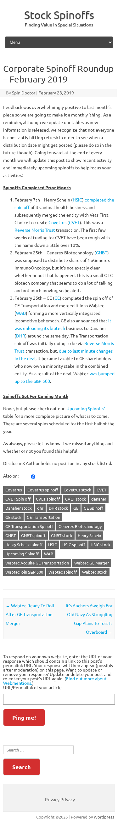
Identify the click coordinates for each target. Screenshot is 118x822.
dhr (40, 508)
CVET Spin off (18, 499)
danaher (98, 499)
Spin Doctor (23, 92)
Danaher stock (18, 508)
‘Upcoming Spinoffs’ (85, 408)
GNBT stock (61, 535)
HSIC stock (100, 544)
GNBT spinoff (33, 535)
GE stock (13, 517)
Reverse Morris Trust (34, 230)
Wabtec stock (94, 572)
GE (57, 298)
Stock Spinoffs (59, 15)
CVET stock (75, 499)
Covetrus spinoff (42, 489)
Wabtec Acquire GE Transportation (37, 562)
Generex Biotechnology (80, 526)
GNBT (101, 252)
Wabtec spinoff (62, 572)
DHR (20, 335)
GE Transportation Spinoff (29, 526)
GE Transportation (43, 517)
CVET (74, 222)
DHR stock (58, 508)
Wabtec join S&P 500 (24, 572)
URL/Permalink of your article (32, 687)
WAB (21, 313)
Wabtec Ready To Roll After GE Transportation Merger (30, 614)
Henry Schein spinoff (24, 544)
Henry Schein (89, 535)
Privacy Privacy (60, 799)
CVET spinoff (48, 499)
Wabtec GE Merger (91, 562)
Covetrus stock (77, 489)
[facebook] (33, 476)
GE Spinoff (93, 508)
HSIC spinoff (73, 544)
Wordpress (104, 816)
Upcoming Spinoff (22, 553)
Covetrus (57, 222)
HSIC (77, 199)
